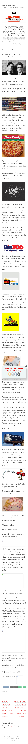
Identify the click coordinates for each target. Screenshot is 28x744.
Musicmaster (5, 42)
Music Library (6, 37)
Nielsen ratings (12, 42)
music (18, 40)
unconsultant (13, 44)
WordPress (14, 741)
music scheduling (19, 41)
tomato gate (7, 44)
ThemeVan (15, 739)
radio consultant (20, 42)
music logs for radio (9, 41)
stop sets (22, 43)
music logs (22, 40)
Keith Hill (8, 40)
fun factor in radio (17, 39)
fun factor (10, 39)
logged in (13, 726)
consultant (16, 37)
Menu (14, 12)
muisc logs (14, 40)
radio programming (15, 43)
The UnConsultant (8, 6)
